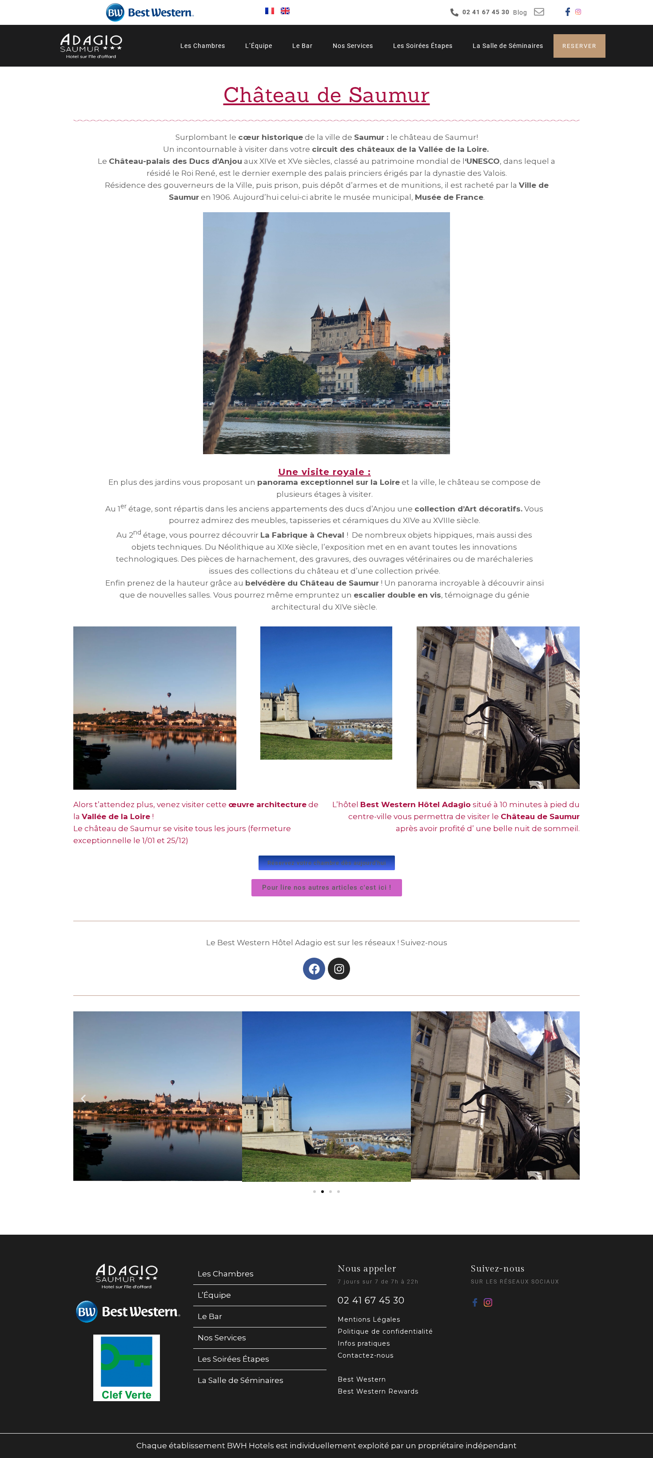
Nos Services (353, 45)
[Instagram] (339, 969)
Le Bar (302, 45)
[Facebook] (314, 969)
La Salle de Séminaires (508, 45)
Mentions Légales (369, 1319)
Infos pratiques (364, 1343)
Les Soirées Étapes (423, 45)
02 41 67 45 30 (371, 1300)
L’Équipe (258, 45)
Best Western (362, 1379)
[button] (83, 1098)
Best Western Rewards (378, 1391)
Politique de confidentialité (385, 1331)
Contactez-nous (366, 1355)
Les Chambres (202, 45)
